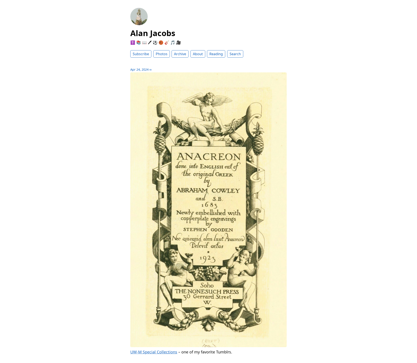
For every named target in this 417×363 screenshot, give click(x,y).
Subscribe (141, 54)
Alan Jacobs (152, 33)
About (198, 54)
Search (235, 54)
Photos (161, 54)
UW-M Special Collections (153, 352)
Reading (216, 54)
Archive (180, 54)
